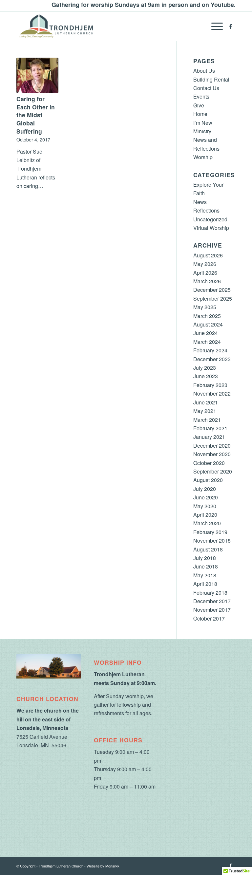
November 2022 (212, 393)
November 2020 (212, 454)
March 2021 (207, 419)
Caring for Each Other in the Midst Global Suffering (35, 115)
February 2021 (210, 428)
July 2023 (204, 367)
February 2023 (210, 385)
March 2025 (207, 316)
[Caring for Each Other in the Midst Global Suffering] (37, 75)
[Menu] (214, 26)
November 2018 (212, 540)
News (200, 202)
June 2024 (205, 333)
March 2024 (207, 341)
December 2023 (212, 359)
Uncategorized (210, 219)
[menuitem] (214, 26)
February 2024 (210, 350)
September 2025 (212, 298)
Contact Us (206, 88)
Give (198, 105)
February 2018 (210, 592)
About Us (204, 70)
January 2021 (209, 436)
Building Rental (211, 79)
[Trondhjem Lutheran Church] (56, 26)
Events (201, 96)
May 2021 (204, 411)
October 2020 (209, 463)
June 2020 (205, 497)
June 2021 (205, 402)
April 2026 (205, 272)
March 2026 (207, 281)
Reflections (206, 210)
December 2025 (212, 289)
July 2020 (204, 489)
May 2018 (204, 575)
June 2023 (205, 376)
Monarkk (112, 865)
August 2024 (208, 324)
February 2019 (210, 532)
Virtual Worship (211, 228)
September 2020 (212, 471)
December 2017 (212, 601)
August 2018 (208, 549)
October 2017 (209, 618)
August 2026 (208, 255)
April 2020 (205, 514)
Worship (203, 157)
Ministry (202, 131)
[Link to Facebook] (231, 26)
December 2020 (212, 445)
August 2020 (208, 480)
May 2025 (204, 307)
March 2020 (207, 523)
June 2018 (205, 566)
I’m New (202, 122)
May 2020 (204, 506)
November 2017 (212, 609)
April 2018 (205, 583)
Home (200, 114)
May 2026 (204, 264)
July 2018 (204, 558)
